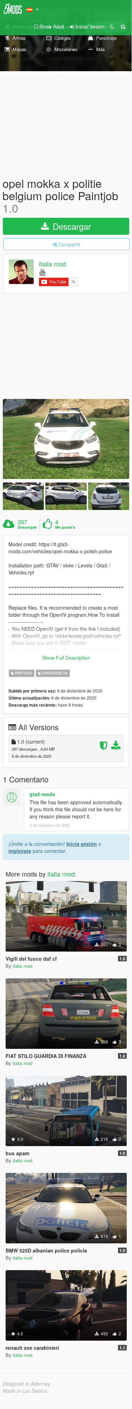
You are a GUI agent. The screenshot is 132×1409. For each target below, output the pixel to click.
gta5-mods (42, 794)
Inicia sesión (81, 843)
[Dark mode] (112, 26)
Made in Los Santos (25, 1390)
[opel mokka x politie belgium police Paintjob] (66, 439)
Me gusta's (65, 527)
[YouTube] (42, 271)
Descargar (70, 226)
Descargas (27, 527)
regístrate (19, 850)
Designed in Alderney (26, 1383)
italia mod (52, 263)
